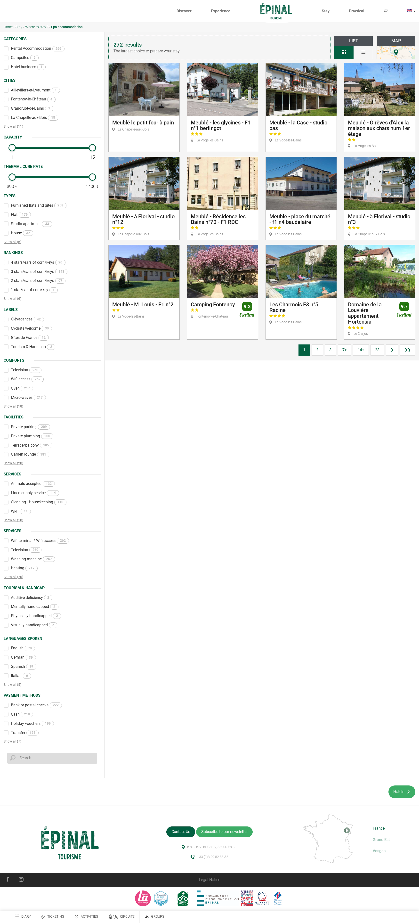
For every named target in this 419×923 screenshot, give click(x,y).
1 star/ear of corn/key (33, 289)
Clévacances (26, 319)
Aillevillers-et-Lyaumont (34, 90)
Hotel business (26, 67)
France (379, 828)
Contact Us (180, 831)
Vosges (379, 851)
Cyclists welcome (30, 328)
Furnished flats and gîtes (37, 205)
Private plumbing (30, 436)
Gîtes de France (28, 337)
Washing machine (31, 559)
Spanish (22, 666)
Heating (22, 568)
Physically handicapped (34, 615)
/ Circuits (124, 917)
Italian (19, 675)
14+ (361, 350)
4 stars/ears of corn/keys (36, 262)
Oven (20, 388)
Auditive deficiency (30, 597)
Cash (20, 714)
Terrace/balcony (30, 445)
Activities (89, 917)
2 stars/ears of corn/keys (36, 280)
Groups (157, 917)
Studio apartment (30, 223)
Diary (26, 917)
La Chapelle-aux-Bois (33, 117)
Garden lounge (28, 454)
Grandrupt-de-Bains (30, 108)
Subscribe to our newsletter (224, 831)
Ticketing (55, 917)
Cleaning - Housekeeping (37, 502)
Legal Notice (209, 879)
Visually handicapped (32, 625)
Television (24, 370)
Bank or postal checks (35, 705)
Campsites (23, 57)
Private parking (29, 427)
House (20, 233)
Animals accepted (31, 483)
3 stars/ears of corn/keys (37, 271)
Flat (19, 214)
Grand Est (381, 839)
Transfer (23, 732)
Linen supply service (33, 492)
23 (377, 350)
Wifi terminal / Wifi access (38, 540)
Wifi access (25, 379)
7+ (344, 350)
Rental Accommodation (36, 48)
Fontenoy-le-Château (31, 99)
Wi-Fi (19, 511)
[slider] (12, 147)
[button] (184, 11)
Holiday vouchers (31, 723)
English (21, 648)
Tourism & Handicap (31, 346)
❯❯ (407, 350)
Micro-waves (27, 397)
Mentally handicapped (33, 606)
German (22, 657)
